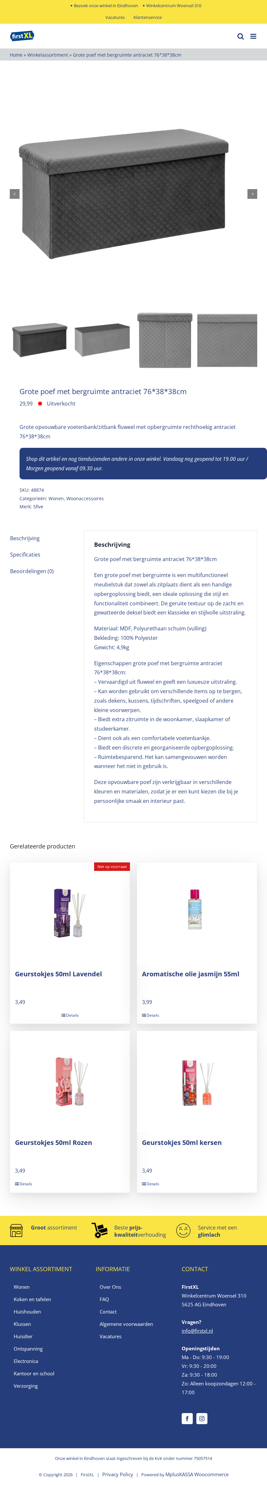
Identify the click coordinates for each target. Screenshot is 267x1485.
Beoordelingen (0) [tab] (32, 571)
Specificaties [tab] (25, 554)
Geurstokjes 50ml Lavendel (58, 973)
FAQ (104, 1299)
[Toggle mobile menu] (253, 36)
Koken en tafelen (32, 1299)
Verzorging (26, 1385)
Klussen (22, 1324)
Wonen (56, 498)
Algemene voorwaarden (126, 1324)
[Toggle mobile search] (240, 36)
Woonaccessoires (85, 498)
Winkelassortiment (47, 55)
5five (38, 506)
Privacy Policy (117, 1474)
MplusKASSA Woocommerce (197, 1474)
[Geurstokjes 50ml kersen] (197, 1081)
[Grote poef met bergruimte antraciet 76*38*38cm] (133, 194)
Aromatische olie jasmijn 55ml (190, 973)
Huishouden (27, 1311)
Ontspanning (28, 1348)
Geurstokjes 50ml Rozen (53, 1142)
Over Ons (110, 1287)
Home (16, 55)
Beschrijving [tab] (25, 538)
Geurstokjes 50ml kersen (182, 1142)
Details (72, 1015)
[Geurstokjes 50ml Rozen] (70, 1081)
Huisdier (23, 1336)
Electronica (26, 1361)
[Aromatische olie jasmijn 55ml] (197, 912)
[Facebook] (187, 1418)
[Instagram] (201, 1418)
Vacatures (110, 1336)
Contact (108, 1311)
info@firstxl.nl (197, 1330)
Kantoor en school (34, 1373)
